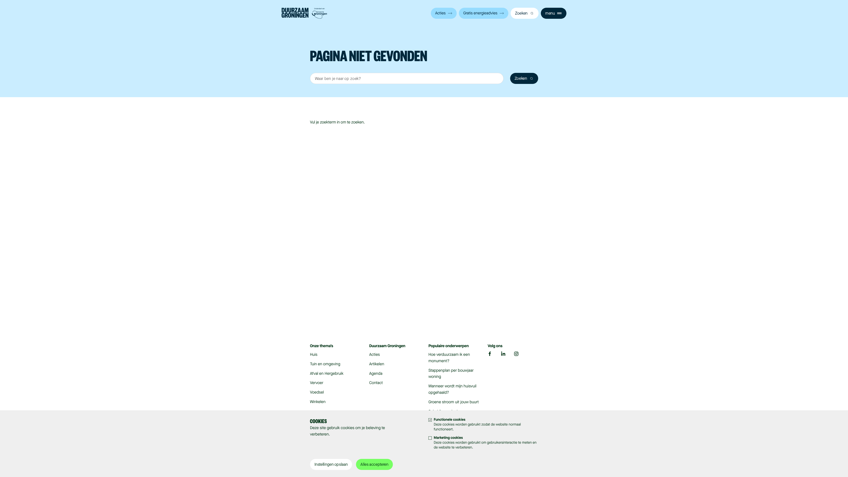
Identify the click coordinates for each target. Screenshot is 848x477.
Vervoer (316, 383)
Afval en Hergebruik (327, 373)
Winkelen (318, 402)
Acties (440, 13)
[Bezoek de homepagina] (304, 14)
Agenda (375, 373)
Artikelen (376, 364)
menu (550, 13)
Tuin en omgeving (325, 364)
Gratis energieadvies (480, 13)
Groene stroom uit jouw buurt (453, 402)
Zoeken (521, 78)
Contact (376, 383)
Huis (314, 354)
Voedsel (317, 392)
